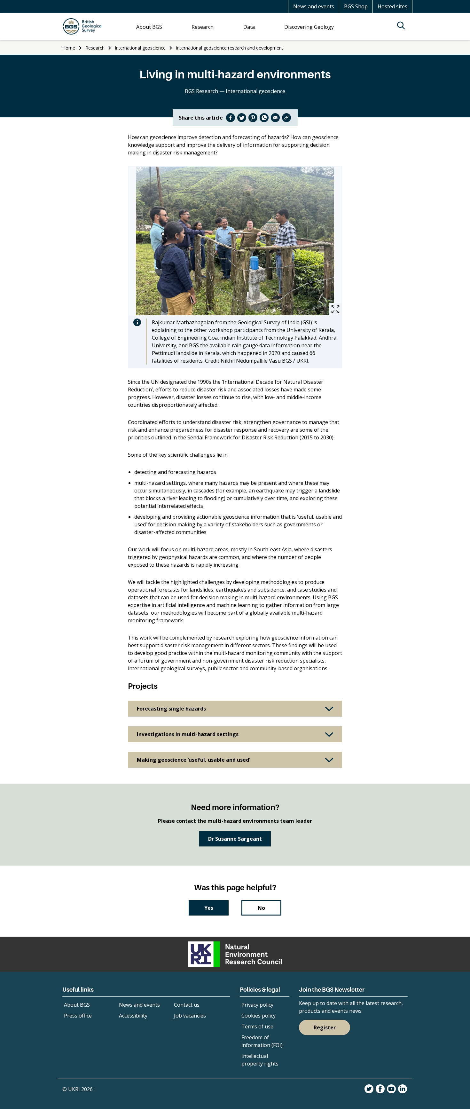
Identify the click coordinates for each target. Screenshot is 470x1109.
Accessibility (133, 1015)
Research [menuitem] (203, 26)
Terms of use (257, 1026)
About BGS (77, 1004)
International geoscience (140, 48)
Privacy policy (257, 1004)
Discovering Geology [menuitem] (309, 26)
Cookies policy (258, 1015)
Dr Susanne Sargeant (235, 838)
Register (325, 1027)
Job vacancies (190, 1015)
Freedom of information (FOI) (262, 1041)
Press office (78, 1015)
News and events (313, 6)
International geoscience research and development (229, 48)
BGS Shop (356, 6)
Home (68, 48)
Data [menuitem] (249, 26)
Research (95, 48)
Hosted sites (392, 6)
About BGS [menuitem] (149, 26)
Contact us (187, 1004)
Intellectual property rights (259, 1059)
